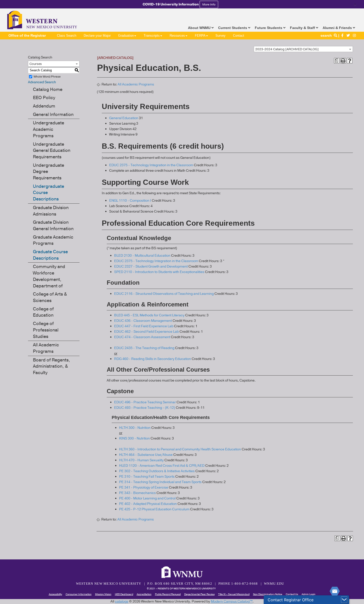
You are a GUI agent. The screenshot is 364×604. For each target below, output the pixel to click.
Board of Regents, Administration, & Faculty (51, 366)
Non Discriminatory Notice (267, 594)
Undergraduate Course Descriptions (48, 192)
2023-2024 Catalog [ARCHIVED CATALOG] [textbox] (287, 49)
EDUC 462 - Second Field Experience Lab (146, 331)
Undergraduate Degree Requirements (48, 171)
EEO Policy (44, 98)
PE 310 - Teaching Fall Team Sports (147, 476)
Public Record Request (168, 594)
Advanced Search (42, 82)
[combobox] (303, 49)
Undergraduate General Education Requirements (51, 150)
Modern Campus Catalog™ (232, 601)
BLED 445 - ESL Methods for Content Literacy (149, 315)
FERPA (200, 35)
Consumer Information (79, 594)
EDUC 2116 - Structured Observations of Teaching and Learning (164, 293)
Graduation (126, 35)
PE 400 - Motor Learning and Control (147, 498)
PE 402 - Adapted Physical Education (148, 503)
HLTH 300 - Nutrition (135, 427)
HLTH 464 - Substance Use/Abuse (146, 454)
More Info (208, 4)
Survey (220, 35)
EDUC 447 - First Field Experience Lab (143, 326)
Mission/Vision (103, 594)
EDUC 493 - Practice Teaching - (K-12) (144, 407)
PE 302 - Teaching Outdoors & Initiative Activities (157, 471)
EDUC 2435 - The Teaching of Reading (144, 348)
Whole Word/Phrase (47, 77)
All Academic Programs (46, 348)
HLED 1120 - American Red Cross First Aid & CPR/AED (162, 465)
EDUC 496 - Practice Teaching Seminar (145, 402)
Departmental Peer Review (199, 594)
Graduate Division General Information (53, 225)
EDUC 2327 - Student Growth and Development (151, 266)
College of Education (43, 312)
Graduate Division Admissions (51, 211)
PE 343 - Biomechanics (137, 493)
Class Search (66, 35)
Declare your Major (97, 35)
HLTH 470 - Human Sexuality (141, 460)
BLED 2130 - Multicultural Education (142, 255)
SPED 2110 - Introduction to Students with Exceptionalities (159, 272)
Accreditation (144, 594)
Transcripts (152, 35)
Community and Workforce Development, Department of (49, 276)
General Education (123, 118)
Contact (238, 35)
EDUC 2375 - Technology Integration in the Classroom (151, 165)
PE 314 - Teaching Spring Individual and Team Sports (160, 482)
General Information (53, 114)
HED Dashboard (124, 594)
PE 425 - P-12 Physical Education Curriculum (154, 509)
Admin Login (308, 594)
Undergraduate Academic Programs (48, 129)
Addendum (44, 106)
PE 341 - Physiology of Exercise (143, 487)
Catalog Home (47, 89)
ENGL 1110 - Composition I (130, 200)
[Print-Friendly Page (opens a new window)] (343, 60)
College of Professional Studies (45, 330)
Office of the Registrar (27, 35)
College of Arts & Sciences (50, 297)
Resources (177, 35)
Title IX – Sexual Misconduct (234, 594)
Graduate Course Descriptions (50, 255)
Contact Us (292, 594)
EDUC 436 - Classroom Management (143, 320)
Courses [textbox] (35, 64)
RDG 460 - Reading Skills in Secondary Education (152, 359)
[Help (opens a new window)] (349, 60)
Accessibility (55, 594)
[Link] (342, 35)
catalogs (121, 601)
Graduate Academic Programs (53, 240)
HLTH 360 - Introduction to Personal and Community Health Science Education (180, 449)
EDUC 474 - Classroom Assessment (142, 337)
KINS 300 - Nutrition (134, 438)
